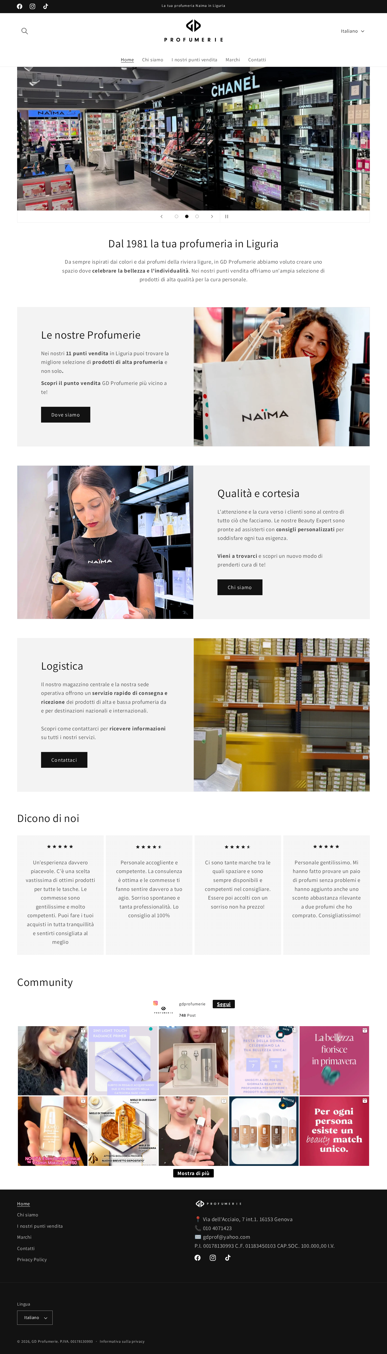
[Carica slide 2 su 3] (187, 216)
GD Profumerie (45, 1341)
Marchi (24, 1237)
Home (23, 1203)
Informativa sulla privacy (122, 1341)
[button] (24, 30)
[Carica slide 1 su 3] (176, 216)
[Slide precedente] (161, 216)
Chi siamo (240, 587)
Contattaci (64, 759)
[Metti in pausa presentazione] (225, 216)
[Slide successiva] (212, 216)
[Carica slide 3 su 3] (197, 216)
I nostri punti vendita (40, 1226)
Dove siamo (65, 414)
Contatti (26, 1248)
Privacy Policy (32, 1259)
